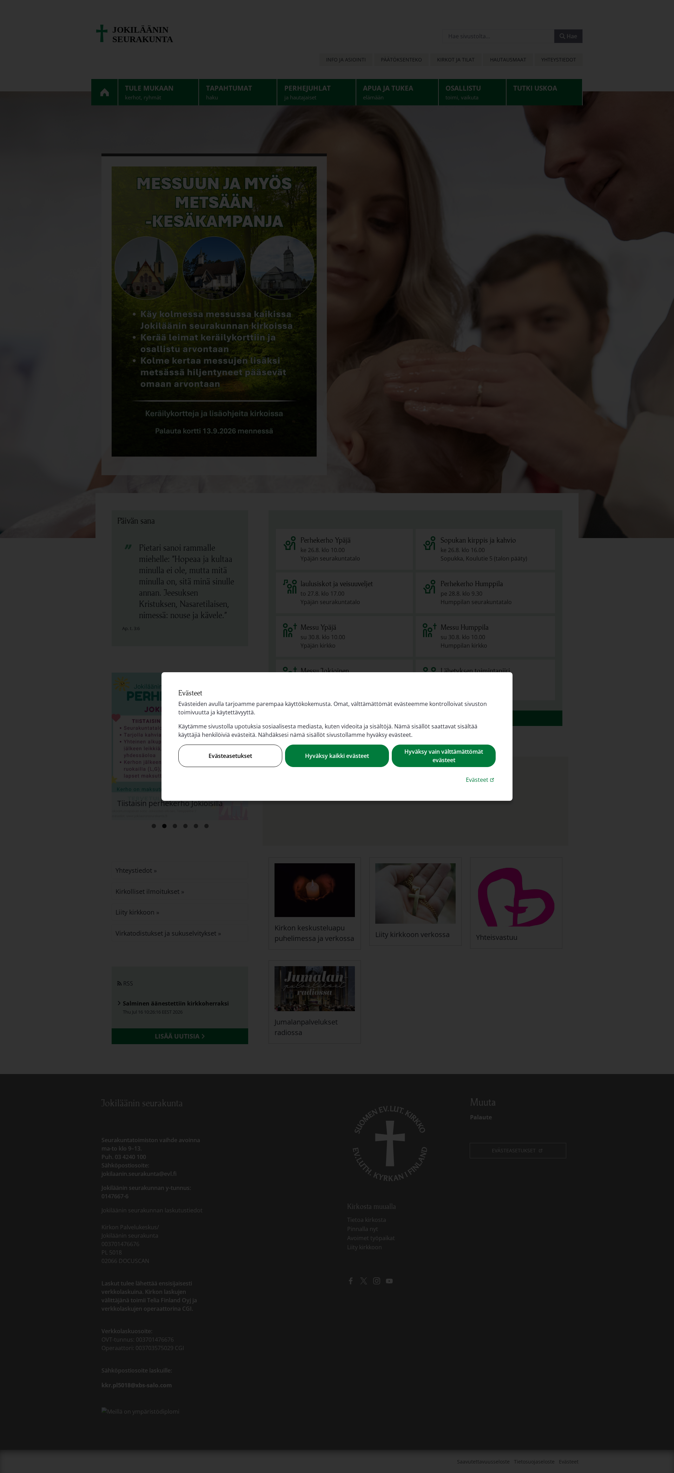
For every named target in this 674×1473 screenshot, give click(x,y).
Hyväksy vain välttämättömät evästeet (443, 756)
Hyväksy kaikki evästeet (337, 756)
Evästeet (481, 779)
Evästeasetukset (230, 756)
